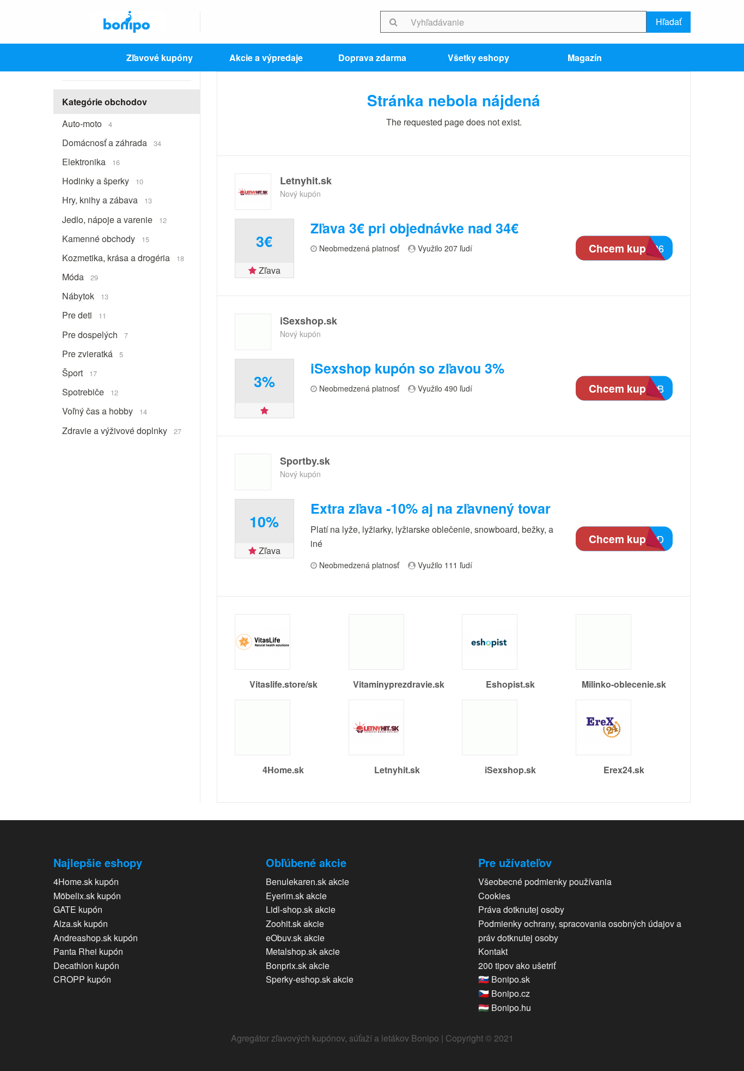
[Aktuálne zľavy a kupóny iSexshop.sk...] (253, 332)
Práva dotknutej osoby (521, 909)
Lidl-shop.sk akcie (301, 909)
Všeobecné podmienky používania (545, 881)
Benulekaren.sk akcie (307, 881)
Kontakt (493, 951)
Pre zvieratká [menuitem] (92, 353)
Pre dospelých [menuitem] (95, 334)
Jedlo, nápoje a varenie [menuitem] (114, 219)
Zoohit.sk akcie (295, 923)
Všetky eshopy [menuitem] (478, 57)
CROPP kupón (82, 979)
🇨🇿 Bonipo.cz (504, 993)
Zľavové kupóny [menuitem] (159, 57)
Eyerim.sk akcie (296, 895)
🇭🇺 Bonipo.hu (504, 1007)
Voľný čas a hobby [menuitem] (104, 411)
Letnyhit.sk (306, 180)
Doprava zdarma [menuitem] (372, 57)
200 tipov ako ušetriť (517, 965)
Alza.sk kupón (80, 923)
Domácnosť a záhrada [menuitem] (111, 142)
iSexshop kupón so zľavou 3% (407, 368)
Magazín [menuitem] (585, 57)
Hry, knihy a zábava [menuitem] (107, 200)
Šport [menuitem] (79, 372)
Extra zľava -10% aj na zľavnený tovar (430, 508)
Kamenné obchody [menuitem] (105, 238)
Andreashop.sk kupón (95, 937)
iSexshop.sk (308, 321)
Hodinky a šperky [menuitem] (102, 181)
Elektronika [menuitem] (91, 161)
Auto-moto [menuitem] (87, 123)
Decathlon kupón (86, 965)
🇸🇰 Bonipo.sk (504, 979)
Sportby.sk (305, 461)
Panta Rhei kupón (88, 951)
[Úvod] (127, 22)
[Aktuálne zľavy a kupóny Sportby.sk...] (253, 472)
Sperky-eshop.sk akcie (309, 979)
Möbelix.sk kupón (87, 895)
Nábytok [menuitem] (85, 296)
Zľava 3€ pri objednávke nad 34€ (414, 228)
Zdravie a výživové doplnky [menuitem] (121, 430)
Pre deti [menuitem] (84, 315)
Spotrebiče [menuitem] (90, 392)
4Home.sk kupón (86, 881)
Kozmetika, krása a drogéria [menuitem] (123, 257)
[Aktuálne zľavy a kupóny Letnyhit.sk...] (253, 191)
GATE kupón (77, 909)
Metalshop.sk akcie (303, 951)
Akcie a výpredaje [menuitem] (266, 57)
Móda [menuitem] (80, 276)
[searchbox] (526, 22)
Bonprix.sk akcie (298, 965)
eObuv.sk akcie (295, 937)
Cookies (494, 895)
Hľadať (668, 21)
